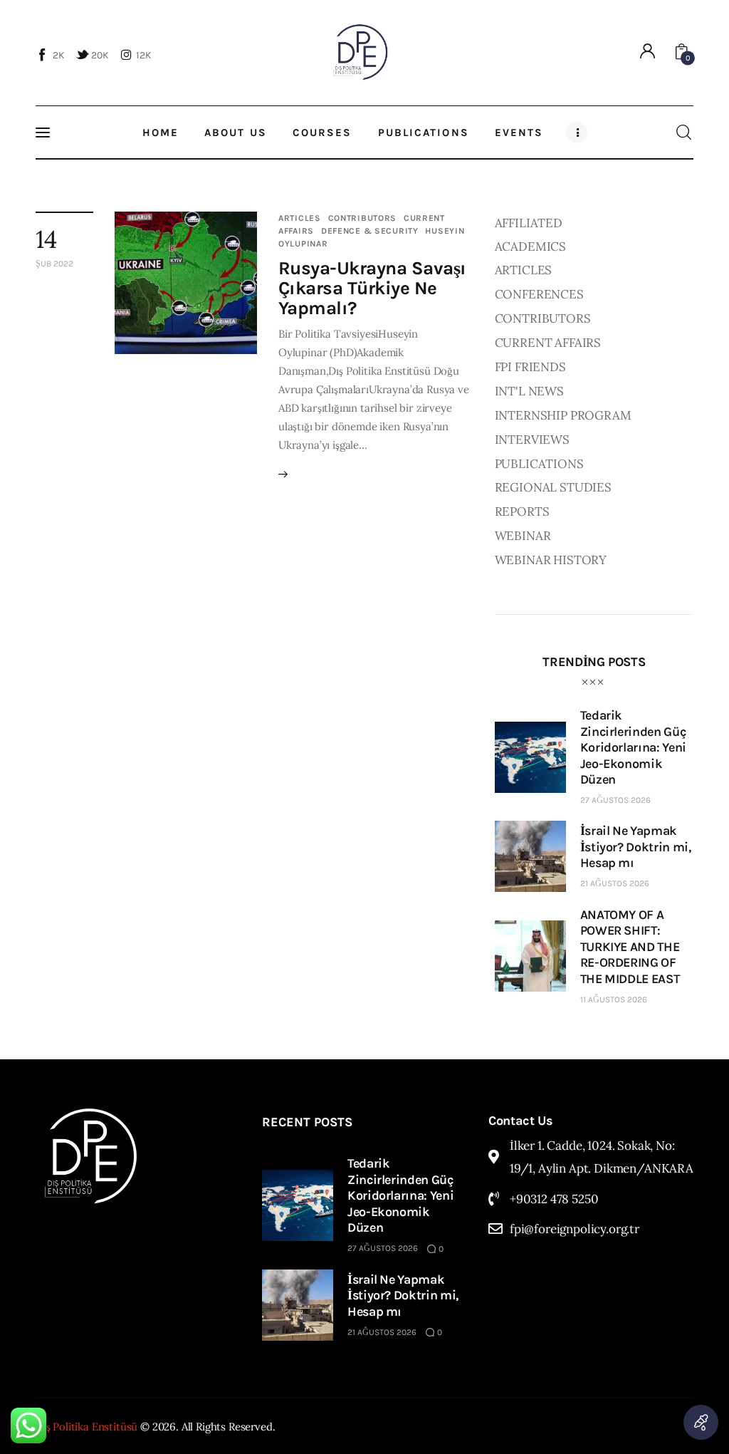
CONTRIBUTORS (362, 218)
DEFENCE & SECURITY (370, 231)
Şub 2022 (54, 264)
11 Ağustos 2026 (613, 999)
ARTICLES (299, 218)
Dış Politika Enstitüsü (86, 1426)
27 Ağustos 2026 (615, 800)
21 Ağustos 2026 (614, 883)
